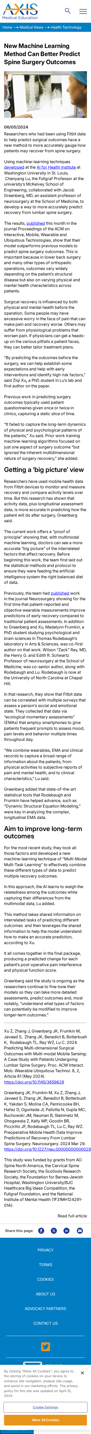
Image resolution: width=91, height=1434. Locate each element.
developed (14, 167)
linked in (66, 1231)
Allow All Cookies (45, 1420)
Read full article (72, 1215)
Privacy (46, 1250)
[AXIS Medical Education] (20, 11)
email (80, 1231)
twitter (54, 1231)
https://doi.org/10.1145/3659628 (34, 1082)
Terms (45, 1264)
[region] (45, 1397)
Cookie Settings (45, 1407)
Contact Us (45, 1323)
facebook (41, 1231)
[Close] (82, 1372)
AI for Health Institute (56, 167)
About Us (45, 1294)
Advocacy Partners (45, 1308)
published (36, 223)
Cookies (45, 1279)
